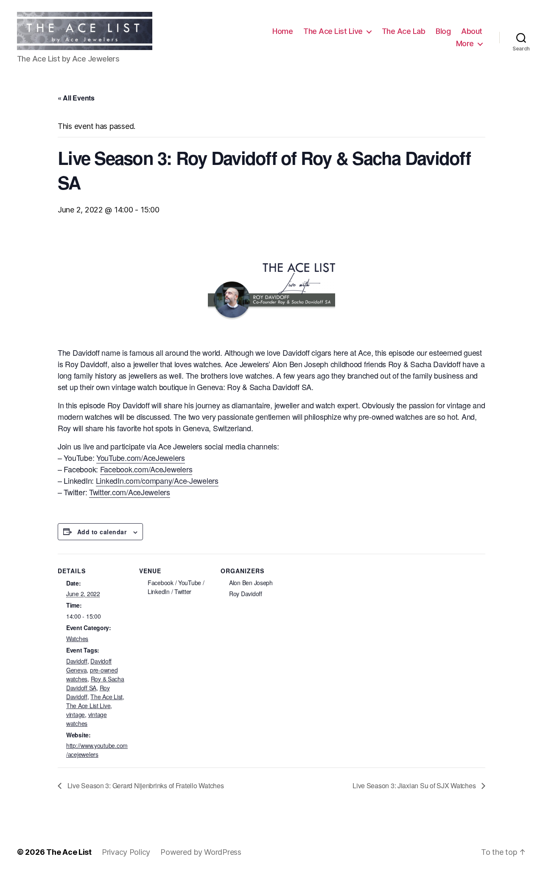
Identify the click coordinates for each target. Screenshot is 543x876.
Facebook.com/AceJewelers (146, 468)
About (471, 31)
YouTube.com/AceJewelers (140, 457)
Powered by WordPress (200, 852)
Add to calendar (101, 531)
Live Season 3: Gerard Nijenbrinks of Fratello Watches (145, 785)
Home (282, 31)
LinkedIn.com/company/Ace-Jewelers (157, 480)
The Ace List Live (333, 31)
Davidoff (76, 661)
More (465, 43)
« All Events (76, 98)
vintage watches (86, 719)
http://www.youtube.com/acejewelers (97, 750)
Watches (77, 638)
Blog (443, 31)
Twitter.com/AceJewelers (129, 491)
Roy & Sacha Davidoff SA (95, 683)
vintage (75, 714)
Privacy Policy (126, 852)
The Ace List (106, 696)
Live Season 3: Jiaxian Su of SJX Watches (415, 785)
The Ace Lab (403, 31)
